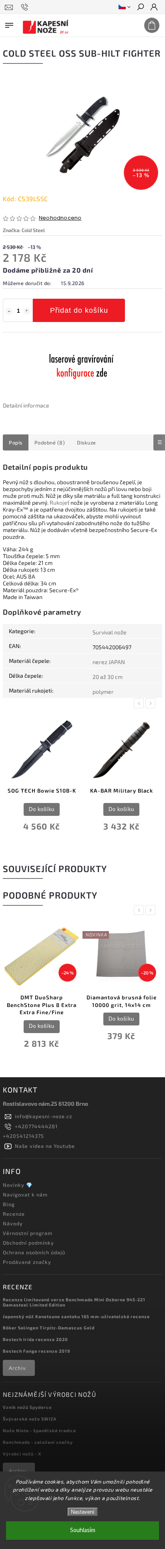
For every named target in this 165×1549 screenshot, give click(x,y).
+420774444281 (36, 1126)
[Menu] (9, 24)
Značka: (24, 230)
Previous (140, 703)
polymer (103, 691)
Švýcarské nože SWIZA (29, 1418)
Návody (13, 1223)
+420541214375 (23, 1136)
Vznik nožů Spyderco (27, 1407)
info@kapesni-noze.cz (43, 1116)
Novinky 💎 (18, 1185)
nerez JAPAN (109, 661)
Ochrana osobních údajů (34, 1252)
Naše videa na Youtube (45, 1146)
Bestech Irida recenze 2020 (35, 1339)
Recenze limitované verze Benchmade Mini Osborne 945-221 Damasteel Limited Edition (74, 1302)
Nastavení (83, 1512)
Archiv (17, 1368)
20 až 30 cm (108, 676)
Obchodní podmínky (28, 1242)
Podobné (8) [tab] (49, 442)
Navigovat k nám (25, 1194)
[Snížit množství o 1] (8, 311)
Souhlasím (82, 1530)
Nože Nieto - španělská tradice (39, 1430)
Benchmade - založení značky (38, 1442)
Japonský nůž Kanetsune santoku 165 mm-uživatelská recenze (76, 1316)
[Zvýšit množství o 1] (26, 311)
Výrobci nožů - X (22, 1453)
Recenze (14, 1214)
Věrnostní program (27, 1233)
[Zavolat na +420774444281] (26, 7)
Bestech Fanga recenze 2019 (36, 1350)
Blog (9, 1204)
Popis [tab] (15, 442)
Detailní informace (26, 405)
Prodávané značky (27, 1262)
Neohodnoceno (60, 218)
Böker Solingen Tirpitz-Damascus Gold (49, 1327)
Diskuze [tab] (86, 442)
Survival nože (110, 632)
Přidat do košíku (79, 310)
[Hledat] (140, 8)
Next (151, 703)
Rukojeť (59, 502)
